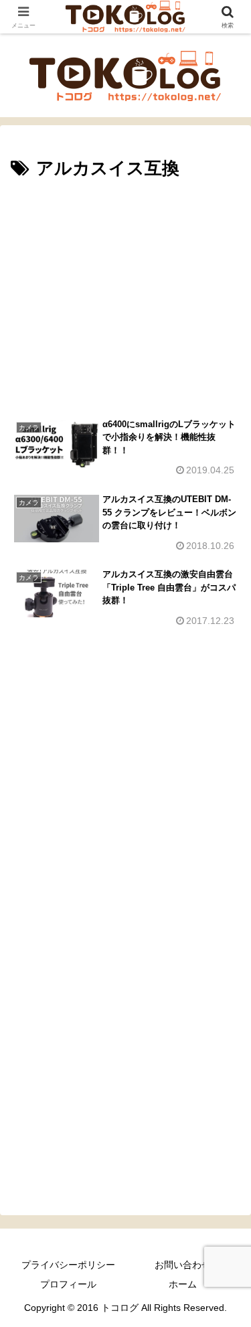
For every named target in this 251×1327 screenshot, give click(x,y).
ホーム (183, 1284)
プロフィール (68, 1284)
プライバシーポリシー (68, 1264)
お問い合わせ (183, 1264)
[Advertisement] (125, 291)
